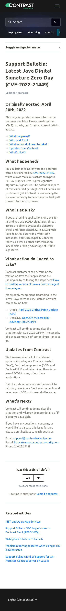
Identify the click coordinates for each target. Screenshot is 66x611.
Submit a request (47, 493)
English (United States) (21, 599)
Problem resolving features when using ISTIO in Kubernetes (32, 547)
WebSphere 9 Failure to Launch (24, 539)
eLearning (34, 32)
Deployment (15, 32)
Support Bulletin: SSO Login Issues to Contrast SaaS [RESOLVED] (27, 530)
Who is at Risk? (18, 140)
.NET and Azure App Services (23, 521)
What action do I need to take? (28, 144)
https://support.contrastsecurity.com (36, 442)
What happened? (19, 136)
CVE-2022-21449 (43, 172)
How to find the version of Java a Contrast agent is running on (32, 284)
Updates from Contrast (23, 148)
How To (49, 32)
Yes (28, 478)
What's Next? (17, 152)
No (38, 478)
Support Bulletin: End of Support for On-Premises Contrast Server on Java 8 (29, 558)
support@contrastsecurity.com (32, 438)
